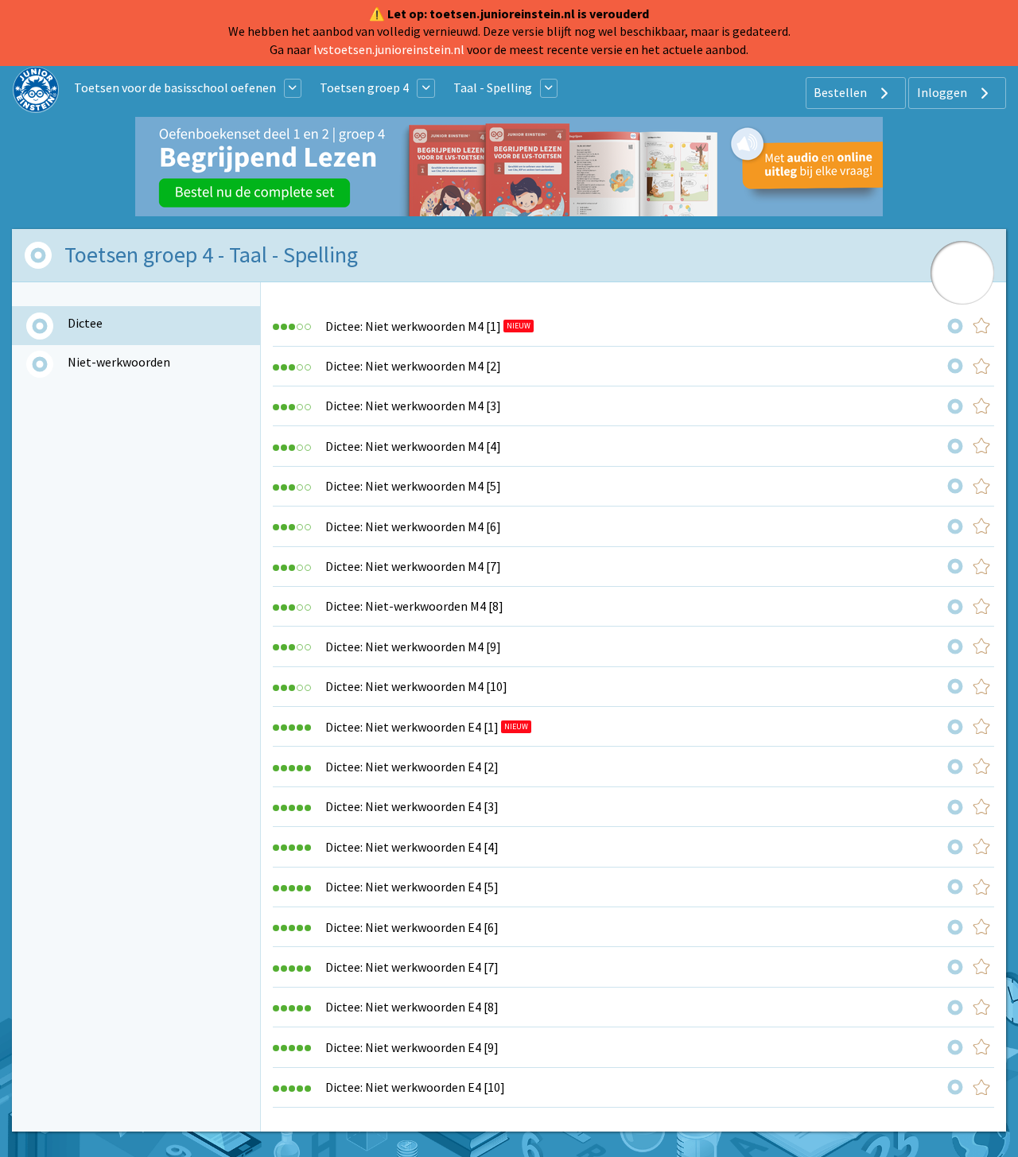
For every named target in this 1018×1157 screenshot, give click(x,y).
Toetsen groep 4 (364, 87)
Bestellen (841, 92)
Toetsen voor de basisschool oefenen (175, 87)
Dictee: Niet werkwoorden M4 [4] (413, 446)
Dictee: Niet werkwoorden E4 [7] (412, 967)
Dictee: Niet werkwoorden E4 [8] (412, 1007)
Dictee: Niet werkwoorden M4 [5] (413, 486)
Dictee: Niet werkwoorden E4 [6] (412, 927)
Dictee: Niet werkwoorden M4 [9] (413, 646)
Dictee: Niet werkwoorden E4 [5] (412, 887)
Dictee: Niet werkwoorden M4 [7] (413, 566)
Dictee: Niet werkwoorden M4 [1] (413, 326)
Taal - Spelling (492, 87)
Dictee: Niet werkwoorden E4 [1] (412, 727)
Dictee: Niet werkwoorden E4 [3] (412, 806)
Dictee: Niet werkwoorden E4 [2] (412, 767)
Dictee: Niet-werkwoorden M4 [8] (414, 606)
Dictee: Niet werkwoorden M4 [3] (413, 405)
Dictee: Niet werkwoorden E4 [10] (415, 1087)
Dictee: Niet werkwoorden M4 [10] (416, 686)
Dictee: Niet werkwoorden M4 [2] (413, 366)
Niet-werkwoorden (119, 362)
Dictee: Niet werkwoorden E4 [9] (412, 1047)
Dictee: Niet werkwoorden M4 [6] (413, 526)
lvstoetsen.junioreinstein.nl (388, 49)
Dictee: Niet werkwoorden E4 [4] (412, 847)
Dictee (85, 323)
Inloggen (943, 92)
